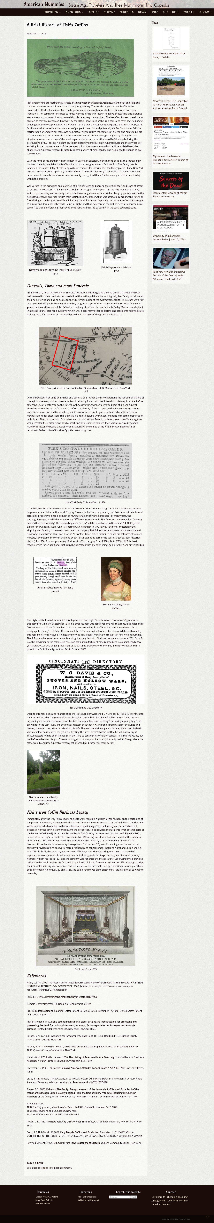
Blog (175, 12)
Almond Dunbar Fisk (87, 1196)
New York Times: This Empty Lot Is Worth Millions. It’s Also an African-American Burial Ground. (170, 104)
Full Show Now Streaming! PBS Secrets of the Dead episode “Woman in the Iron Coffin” (169, 275)
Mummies (52, 12)
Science (109, 12)
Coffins (93, 12)
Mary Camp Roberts (44, 1200)
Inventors (73, 12)
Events (189, 12)
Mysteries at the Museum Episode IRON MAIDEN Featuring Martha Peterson (170, 160)
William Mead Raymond (88, 1200)
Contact (205, 12)
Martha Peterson (43, 1203)
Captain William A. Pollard (47, 1196)
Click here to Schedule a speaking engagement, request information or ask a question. (170, 1200)
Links (154, 12)
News (142, 12)
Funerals (127, 12)
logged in (46, 1167)
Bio (165, 12)
